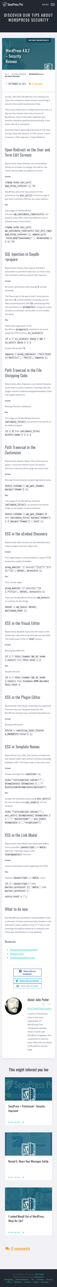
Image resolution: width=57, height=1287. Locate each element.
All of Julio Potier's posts (40, 1008)
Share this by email (29, 986)
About (36, 1282)
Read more (14, 1122)
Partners (40, 1279)
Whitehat (18, 1282)
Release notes (17, 953)
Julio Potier (39, 1274)
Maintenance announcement (23, 949)
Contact (27, 1282)
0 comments (37, 84)
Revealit (44, 1282)
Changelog (8, 1279)
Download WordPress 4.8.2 (22, 957)
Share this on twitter (29, 980)
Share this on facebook (29, 972)
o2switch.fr (38, 1277)
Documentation (22, 1279)
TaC (32, 1279)
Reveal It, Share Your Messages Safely (28, 1161)
